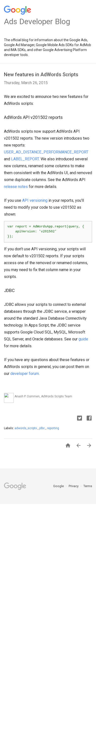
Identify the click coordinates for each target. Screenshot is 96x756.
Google (58, 486)
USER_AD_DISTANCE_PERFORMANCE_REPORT (46, 152)
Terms (87, 486)
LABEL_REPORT (25, 159)
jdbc (42, 428)
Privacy (74, 486)
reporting (53, 428)
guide (83, 339)
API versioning (35, 200)
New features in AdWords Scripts (41, 74)
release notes (16, 186)
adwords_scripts (26, 428)
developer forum (24, 373)
